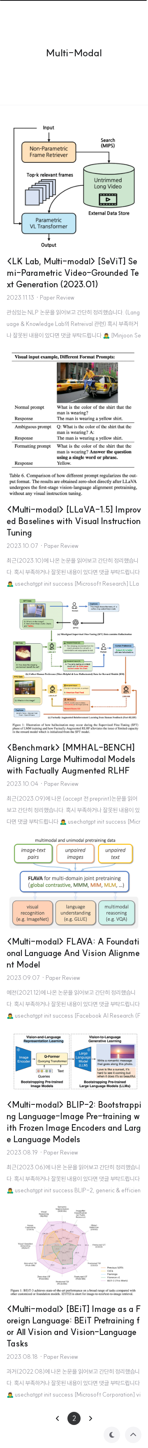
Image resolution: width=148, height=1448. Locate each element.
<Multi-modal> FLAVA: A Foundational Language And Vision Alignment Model (73, 953)
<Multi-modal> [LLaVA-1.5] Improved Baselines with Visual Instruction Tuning (74, 521)
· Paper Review (55, 297)
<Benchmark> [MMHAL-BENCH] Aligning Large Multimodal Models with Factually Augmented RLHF (71, 759)
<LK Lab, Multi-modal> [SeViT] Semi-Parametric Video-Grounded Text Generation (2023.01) (73, 272)
